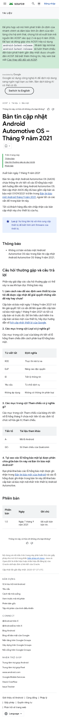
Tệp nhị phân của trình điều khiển (18, 608)
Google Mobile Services (13, 677)
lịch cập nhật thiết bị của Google (28, 322)
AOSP (5, 103)
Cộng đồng (31, 697)
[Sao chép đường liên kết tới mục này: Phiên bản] (22, 498)
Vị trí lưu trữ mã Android (13, 584)
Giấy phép (9, 702)
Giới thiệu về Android (12, 697)
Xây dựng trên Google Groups (16, 645)
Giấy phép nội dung (35, 558)
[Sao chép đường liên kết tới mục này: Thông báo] (24, 244)
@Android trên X (10, 621)
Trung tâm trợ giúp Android (15, 662)
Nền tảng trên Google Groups (16, 640)
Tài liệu (7, 13)
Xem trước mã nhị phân (13, 598)
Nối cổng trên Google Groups (16, 650)
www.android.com (11, 672)
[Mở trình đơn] (5, 3)
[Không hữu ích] (53, 109)
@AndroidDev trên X (12, 625)
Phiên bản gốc (9, 603)
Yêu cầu (6, 589)
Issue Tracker (8, 686)
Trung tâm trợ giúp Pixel (13, 667)
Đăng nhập (49, 3)
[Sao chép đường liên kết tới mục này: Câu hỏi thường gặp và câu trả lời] (10, 275)
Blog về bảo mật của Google (15, 635)
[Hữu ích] (48, 109)
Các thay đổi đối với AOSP (22, 59)
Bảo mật (25, 103)
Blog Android (8, 630)
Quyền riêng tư (24, 702)
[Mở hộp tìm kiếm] (33, 3)
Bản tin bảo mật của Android (30, 474)
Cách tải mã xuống (11, 593)
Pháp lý (43, 697)
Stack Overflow (9, 681)
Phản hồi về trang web (15, 707)
